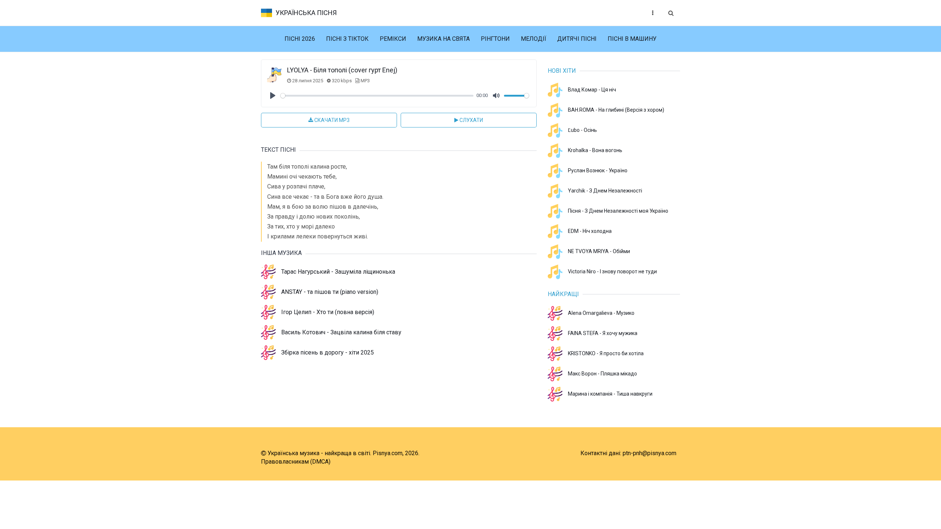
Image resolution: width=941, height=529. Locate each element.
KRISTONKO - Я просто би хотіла (606, 353)
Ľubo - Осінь (582, 130)
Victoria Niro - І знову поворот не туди (612, 271)
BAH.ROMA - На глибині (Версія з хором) (616, 110)
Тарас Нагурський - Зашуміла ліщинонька (338, 271)
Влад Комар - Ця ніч (592, 90)
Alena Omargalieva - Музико (601, 313)
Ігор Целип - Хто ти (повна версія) (327, 312)
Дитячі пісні (577, 38)
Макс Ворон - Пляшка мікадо (602, 374)
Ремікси (393, 38)
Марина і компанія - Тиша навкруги (610, 394)
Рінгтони (495, 38)
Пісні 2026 (300, 38)
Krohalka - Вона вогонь (595, 150)
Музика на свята (443, 38)
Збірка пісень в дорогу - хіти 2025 (327, 352)
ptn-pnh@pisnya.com (649, 453)
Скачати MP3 (331, 120)
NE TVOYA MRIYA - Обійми (599, 251)
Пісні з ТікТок (347, 38)
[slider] (376, 95)
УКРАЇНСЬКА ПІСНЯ (306, 13)
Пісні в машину (632, 38)
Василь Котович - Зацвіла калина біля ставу (341, 332)
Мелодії (533, 38)
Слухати (470, 120)
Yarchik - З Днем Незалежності (605, 191)
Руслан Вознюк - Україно (597, 170)
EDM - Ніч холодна (590, 231)
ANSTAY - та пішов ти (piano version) (329, 291)
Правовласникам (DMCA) (295, 461)
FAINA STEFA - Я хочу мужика (602, 333)
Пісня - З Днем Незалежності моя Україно (618, 211)
